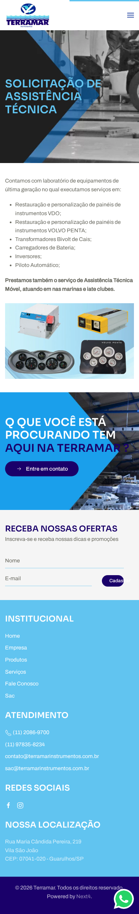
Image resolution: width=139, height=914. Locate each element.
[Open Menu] (130, 15)
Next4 (83, 896)
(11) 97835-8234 (25, 744)
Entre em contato (47, 469)
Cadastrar (116, 580)
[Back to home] (29, 15)
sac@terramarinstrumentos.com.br (47, 768)
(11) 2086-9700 (30, 732)
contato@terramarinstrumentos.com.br (52, 756)
